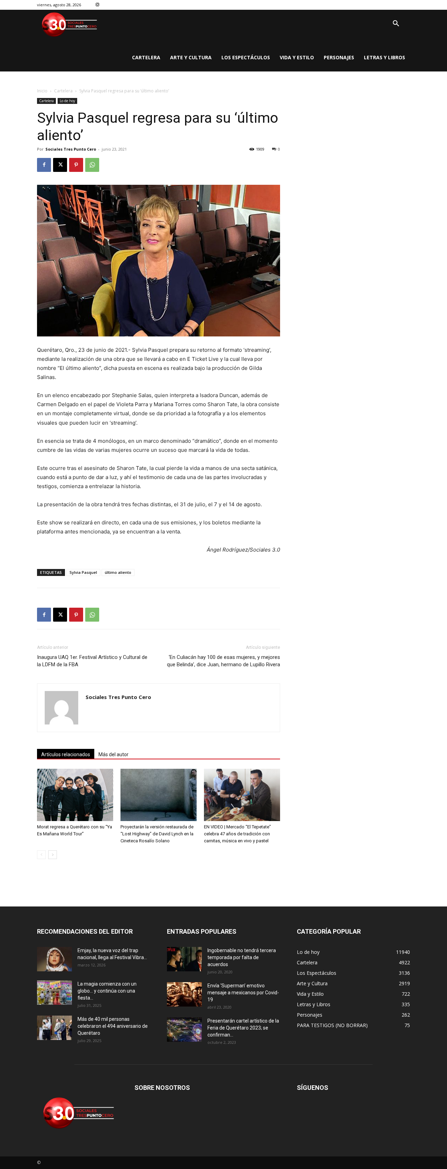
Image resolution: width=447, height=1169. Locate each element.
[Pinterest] (76, 165)
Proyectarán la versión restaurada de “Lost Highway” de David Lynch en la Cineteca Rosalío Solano (156, 833)
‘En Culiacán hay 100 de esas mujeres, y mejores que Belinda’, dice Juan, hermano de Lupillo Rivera (223, 661)
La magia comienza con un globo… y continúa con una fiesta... (107, 991)
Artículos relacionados (65, 754)
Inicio (42, 91)
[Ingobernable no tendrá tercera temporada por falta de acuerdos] (184, 959)
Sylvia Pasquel (83, 572)
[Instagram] (98, 5)
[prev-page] (41, 854)
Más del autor (113, 754)
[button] (396, 24)
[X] (60, 165)
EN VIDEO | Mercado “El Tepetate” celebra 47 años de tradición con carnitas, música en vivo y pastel (237, 833)
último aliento (118, 572)
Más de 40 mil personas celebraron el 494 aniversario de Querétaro (113, 1026)
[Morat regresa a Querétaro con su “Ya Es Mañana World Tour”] (75, 795)
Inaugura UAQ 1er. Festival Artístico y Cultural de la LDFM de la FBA (92, 661)
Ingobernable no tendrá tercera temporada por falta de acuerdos (241, 957)
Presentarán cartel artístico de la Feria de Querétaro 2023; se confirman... (243, 1028)
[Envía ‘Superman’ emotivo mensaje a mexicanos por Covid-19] (184, 994)
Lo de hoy (67, 100)
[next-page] (52, 854)
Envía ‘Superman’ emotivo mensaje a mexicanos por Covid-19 (243, 992)
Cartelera (63, 91)
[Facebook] (44, 165)
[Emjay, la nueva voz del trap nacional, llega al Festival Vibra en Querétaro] (54, 959)
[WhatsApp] (92, 165)
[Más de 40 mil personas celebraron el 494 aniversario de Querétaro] (54, 1028)
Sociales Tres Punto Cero (70, 149)
